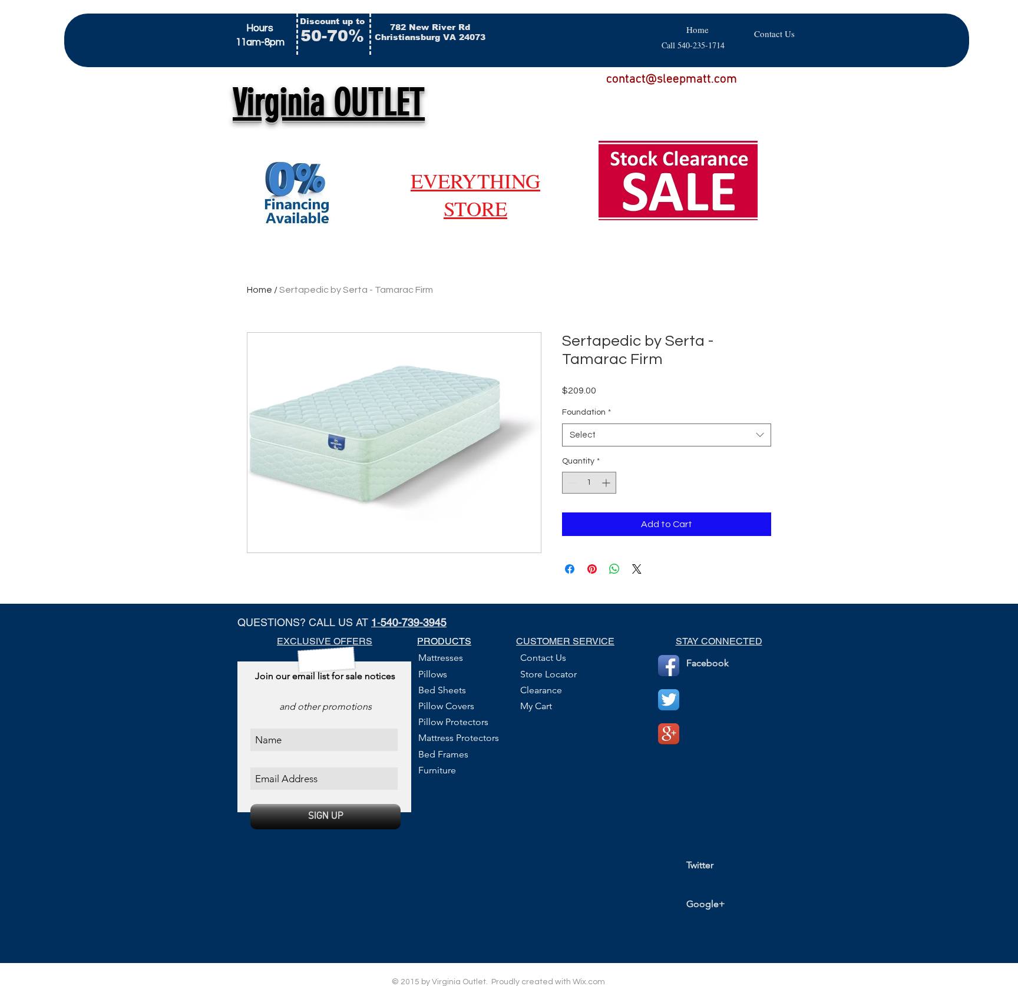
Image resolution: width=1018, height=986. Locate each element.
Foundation (586, 412)
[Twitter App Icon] (668, 699)
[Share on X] (637, 569)
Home (259, 290)
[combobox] (666, 434)
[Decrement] (571, 482)
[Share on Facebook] (570, 569)
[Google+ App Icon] (668, 734)
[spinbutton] (589, 482)
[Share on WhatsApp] (614, 569)
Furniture (437, 770)
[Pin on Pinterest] (592, 569)
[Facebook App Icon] (668, 665)
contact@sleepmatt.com (671, 79)
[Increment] (607, 482)
